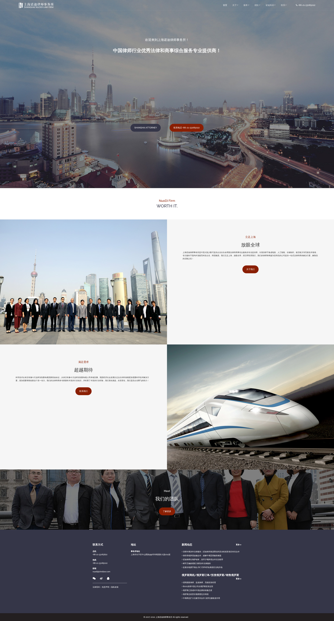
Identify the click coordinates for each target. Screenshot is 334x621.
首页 (225, 5)
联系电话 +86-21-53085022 (187, 127)
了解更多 (167, 511)
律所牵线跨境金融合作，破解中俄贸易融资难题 (201, 556)
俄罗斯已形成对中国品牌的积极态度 (197, 590)
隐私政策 (114, 587)
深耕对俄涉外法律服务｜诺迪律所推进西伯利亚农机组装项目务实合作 (211, 552)
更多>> (238, 545)
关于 (234, 5)
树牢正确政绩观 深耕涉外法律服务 (196, 563)
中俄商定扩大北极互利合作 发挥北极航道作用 (201, 598)
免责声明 (105, 587)
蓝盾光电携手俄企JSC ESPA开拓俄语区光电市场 (202, 567)
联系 (283, 5)
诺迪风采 (270, 5)
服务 (245, 5)
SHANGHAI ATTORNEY (145, 127)
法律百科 (96, 587)
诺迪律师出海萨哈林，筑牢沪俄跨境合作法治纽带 (202, 559)
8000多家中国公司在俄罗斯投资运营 (197, 586)
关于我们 (250, 269)
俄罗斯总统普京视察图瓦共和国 (195, 594)
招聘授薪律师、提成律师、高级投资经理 (199, 582)
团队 (257, 5)
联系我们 (83, 391)
